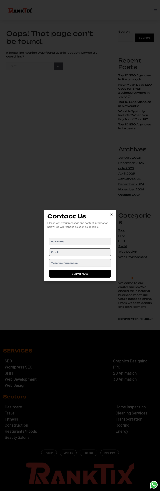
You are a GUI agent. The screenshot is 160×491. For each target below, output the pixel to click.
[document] (80, 245)
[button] (111, 214)
